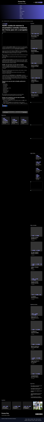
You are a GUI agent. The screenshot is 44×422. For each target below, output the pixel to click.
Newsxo (11, 418)
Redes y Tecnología (22, 11)
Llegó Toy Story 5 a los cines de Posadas (35, 362)
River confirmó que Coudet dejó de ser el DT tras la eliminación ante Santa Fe (36, 386)
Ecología (38, 405)
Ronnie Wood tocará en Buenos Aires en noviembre (35, 51)
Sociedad (40, 294)
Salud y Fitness (37, 156)
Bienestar (37, 155)
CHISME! (4, 118)
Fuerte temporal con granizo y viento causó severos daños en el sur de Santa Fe (36, 388)
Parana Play (21, 1)
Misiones (32, 294)
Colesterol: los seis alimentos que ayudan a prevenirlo (39, 158)
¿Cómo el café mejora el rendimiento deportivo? (39, 171)
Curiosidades (13, 119)
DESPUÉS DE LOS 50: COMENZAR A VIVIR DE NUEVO (36, 391)
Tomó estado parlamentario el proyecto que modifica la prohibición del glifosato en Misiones (36, 394)
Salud (27, 406)
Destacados (21, 12)
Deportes (21, 15)
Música (37, 33)
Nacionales (21, 8)
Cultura (32, 33)
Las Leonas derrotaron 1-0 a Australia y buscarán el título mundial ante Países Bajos (36, 397)
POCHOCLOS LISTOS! (5, 120)
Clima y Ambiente (15, 406)
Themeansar (14, 418)
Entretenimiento (4, 119)
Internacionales (21, 18)
